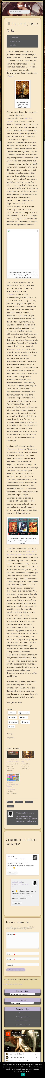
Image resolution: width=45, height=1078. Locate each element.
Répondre (12, 873)
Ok (23, 1075)
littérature (20, 802)
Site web (10, 965)
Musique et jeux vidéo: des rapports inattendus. (13, 785)
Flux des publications (22, 1017)
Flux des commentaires (22, 1021)
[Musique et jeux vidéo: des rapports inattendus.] (13, 777)
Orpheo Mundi (22, 5)
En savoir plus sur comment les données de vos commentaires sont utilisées (21, 981)
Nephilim (12, 294)
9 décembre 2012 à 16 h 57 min (17, 859)
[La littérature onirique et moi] (13, 754)
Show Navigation (35, 20)
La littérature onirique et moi (13, 760)
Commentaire (11, 934)
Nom (11, 954)
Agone (10, 76)
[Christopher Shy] (27, 754)
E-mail (11, 959)
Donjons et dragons (16, 449)
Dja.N (10, 856)
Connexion (22, 1013)
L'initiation (13, 45)
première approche (18, 349)
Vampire (11, 806)
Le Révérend (14, 38)
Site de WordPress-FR (23, 1025)
